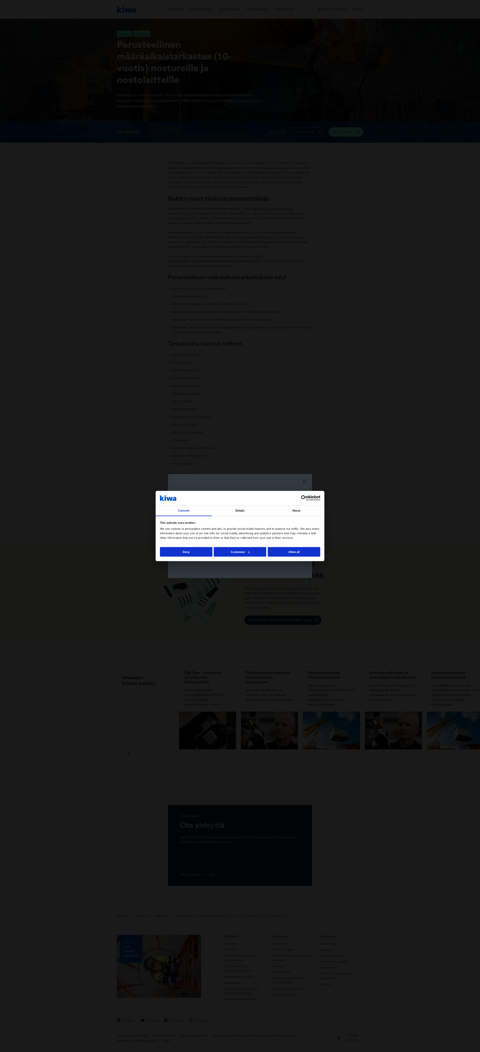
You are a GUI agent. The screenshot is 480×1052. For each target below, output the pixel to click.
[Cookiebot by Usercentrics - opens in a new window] (303, 498)
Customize (238, 552)
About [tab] (296, 510)
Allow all (294, 552)
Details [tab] (240, 510)
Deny (186, 552)
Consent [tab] (183, 510)
